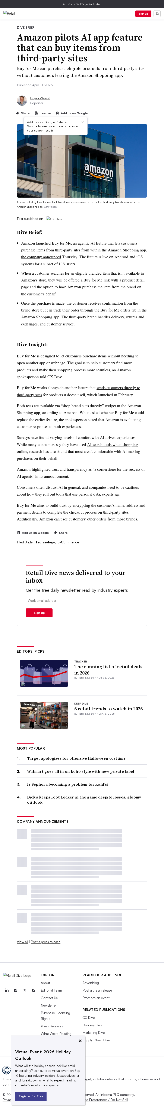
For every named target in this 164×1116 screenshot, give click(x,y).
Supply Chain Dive (96, 1040)
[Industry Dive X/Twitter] (24, 990)
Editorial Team (51, 990)
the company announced (41, 256)
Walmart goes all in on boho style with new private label (80, 771)
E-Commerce (68, 542)
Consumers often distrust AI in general (48, 487)
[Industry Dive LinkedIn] (6, 990)
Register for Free (31, 1096)
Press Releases (52, 1026)
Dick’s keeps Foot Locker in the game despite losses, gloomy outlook (84, 800)
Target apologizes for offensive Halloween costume (76, 758)
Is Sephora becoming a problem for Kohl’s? (67, 784)
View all (22, 942)
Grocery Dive (92, 1025)
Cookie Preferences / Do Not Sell (102, 1100)
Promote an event (96, 998)
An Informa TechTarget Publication (82, 4)
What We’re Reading (56, 1033)
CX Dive (88, 1017)
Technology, (46, 542)
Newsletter (49, 1005)
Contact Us (49, 998)
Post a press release (45, 942)
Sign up (143, 13)
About (45, 983)
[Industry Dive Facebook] (15, 990)
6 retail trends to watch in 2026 (108, 708)
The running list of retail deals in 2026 (108, 669)
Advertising (90, 983)
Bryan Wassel (40, 98)
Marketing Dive (93, 1032)
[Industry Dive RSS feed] (33, 990)
